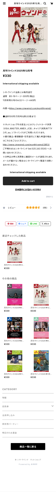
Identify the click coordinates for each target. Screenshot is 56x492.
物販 (4, 397)
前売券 (5, 406)
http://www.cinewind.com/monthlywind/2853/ (26, 144)
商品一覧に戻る (28, 446)
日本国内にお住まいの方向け (28, 189)
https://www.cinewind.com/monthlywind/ (30, 108)
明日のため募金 (9, 433)
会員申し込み (8, 415)
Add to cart (28, 180)
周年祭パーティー (10, 424)
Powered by (25, 464)
